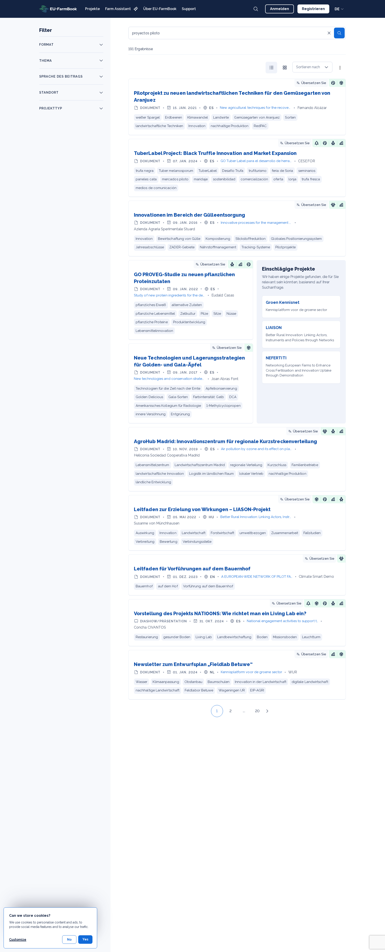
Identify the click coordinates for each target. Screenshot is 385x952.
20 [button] (257, 711)
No (69, 939)
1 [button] (217, 711)
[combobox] (312, 67)
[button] (207, 711)
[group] (278, 67)
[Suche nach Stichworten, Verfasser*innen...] (256, 9)
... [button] (244, 711)
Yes (85, 939)
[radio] (271, 67)
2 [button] (230, 711)
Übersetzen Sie (313, 83)
